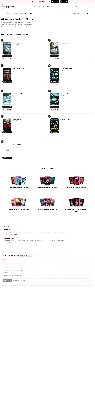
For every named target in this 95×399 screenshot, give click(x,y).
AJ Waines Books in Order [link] (25, 13)
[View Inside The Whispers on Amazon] (54, 74)
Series (43, 6)
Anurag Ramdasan (9, 238)
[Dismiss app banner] (93, 1)
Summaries (50, 6)
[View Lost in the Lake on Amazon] (54, 99)
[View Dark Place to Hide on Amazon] (7, 74)
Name (4, 259)
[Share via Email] (87, 13)
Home (2, 13)
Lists (39, 6)
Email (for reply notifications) (10, 265)
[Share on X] (83, 13)
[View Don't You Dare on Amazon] (54, 124)
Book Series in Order (12, 13)
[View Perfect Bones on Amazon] (7, 124)
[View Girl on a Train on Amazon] (54, 48)
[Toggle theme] (91, 6)
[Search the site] (74, 6)
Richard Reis (7, 229)
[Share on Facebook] (78, 13)
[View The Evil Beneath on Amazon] (7, 48)
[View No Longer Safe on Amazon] (7, 99)
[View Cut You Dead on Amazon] (7, 150)
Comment (5, 272)
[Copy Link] (92, 13)
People (34, 6)
